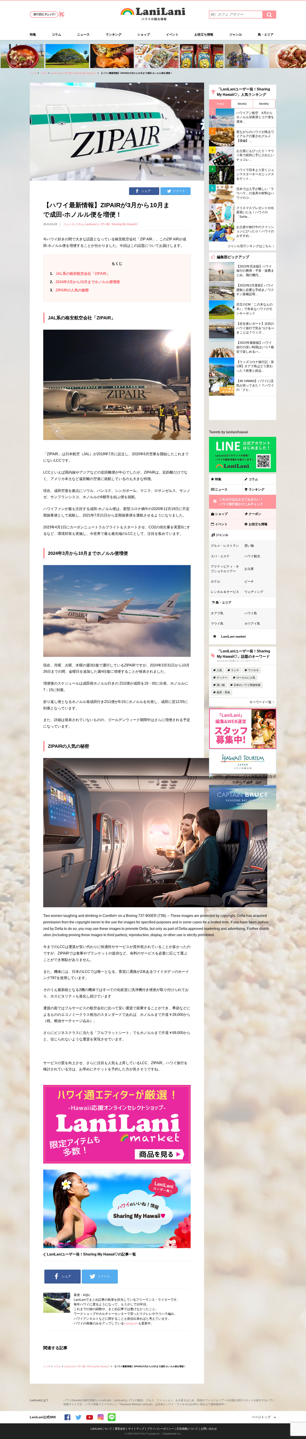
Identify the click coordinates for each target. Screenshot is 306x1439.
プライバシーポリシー (160, 1428)
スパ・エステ (220, 556)
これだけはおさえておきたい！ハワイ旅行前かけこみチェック (241, 501)
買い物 (249, 545)
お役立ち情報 (203, 34)
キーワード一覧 (261, 702)
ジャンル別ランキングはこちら (250, 246)
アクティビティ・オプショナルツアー (225, 569)
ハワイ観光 (252, 556)
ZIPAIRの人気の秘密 (69, 290)
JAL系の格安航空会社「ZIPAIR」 (80, 273)
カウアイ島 (252, 623)
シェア (146, 191)
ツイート (179, 191)
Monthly (264, 103)
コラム (56, 34)
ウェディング (253, 592)
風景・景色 (223, 692)
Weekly (242, 103)
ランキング (113, 34)
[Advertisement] (242, 408)
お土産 (249, 568)
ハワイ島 (250, 613)
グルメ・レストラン (225, 545)
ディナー (222, 677)
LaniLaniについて (101, 1428)
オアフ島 (217, 613)
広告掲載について (187, 1428)
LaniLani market (233, 636)
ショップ (143, 34)
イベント (172, 34)
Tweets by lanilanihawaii (228, 432)
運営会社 (120, 1428)
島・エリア (266, 34)
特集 (33, 34)
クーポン (255, 514)
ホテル (215, 581)
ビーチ (249, 581)
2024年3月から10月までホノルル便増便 (85, 282)
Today (220, 103)
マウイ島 (217, 623)
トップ (33, 73)
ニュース (83, 34)
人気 (219, 670)
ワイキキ (253, 670)
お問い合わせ (209, 1428)
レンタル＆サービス (225, 592)
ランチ (235, 670)
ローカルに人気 (245, 677)
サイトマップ (136, 1428)
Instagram (131, 1323)
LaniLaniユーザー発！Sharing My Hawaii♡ (73, 73)
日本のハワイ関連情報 (247, 685)
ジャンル (235, 34)
